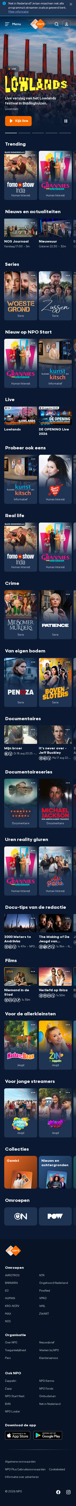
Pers (8, 1358)
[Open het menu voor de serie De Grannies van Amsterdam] (68, 155)
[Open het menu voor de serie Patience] (68, 594)
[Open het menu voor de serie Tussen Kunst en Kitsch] (68, 343)
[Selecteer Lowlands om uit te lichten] (11, 131)
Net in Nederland (50, 1404)
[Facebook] (58, 1493)
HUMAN (10, 1298)
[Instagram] (68, 1493)
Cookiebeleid (57, 1469)
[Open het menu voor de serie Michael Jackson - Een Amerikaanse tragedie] (68, 782)
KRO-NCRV (12, 1306)
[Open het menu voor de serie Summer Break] (33, 1092)
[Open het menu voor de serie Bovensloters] (68, 662)
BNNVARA (11, 1283)
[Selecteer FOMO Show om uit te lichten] (24, 131)
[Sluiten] (70, 4)
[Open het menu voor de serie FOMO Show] (33, 155)
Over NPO (11, 1342)
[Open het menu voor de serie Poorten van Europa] (33, 782)
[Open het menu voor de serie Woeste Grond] (33, 275)
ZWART (44, 1313)
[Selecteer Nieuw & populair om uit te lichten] (65, 131)
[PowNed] (55, 1216)
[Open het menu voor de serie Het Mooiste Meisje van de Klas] (68, 459)
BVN (8, 1404)
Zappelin (10, 1381)
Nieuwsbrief (46, 1342)
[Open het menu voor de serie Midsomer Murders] (33, 594)
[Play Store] (48, 1435)
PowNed (44, 1290)
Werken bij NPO (49, 1350)
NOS (8, 1321)
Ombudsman (47, 1396)
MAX (8, 1313)
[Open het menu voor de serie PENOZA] (33, 662)
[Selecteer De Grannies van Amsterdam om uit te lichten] (38, 131)
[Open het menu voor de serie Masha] (33, 1024)
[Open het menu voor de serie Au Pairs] (68, 850)
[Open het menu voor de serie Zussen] (68, 275)
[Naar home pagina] (38, 24)
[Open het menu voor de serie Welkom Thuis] (68, 1092)
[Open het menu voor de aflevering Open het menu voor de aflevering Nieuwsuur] (67, 222)
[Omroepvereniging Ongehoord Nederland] (20, 1216)
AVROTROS (12, 1275)
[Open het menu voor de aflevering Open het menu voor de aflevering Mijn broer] (32, 729)
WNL (42, 1306)
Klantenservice (48, 1358)
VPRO (43, 1298)
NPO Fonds (46, 1388)
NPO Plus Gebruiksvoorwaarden (25, 1469)
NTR (42, 1275)
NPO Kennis (46, 1381)
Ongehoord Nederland (53, 1283)
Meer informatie (18, 11)
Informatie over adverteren (22, 1477)
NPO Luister (12, 1411)
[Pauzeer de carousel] (66, 121)
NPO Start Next (14, 1396)
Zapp (8, 1388)
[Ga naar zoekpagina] (56, 24)
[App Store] (17, 1435)
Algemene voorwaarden (20, 1461)
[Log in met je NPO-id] (66, 24)
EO (7, 1290)
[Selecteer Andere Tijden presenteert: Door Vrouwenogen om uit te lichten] (51, 131)
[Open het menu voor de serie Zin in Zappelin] (68, 1024)
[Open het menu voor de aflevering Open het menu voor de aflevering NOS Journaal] (32, 222)
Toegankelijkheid (15, 1350)
